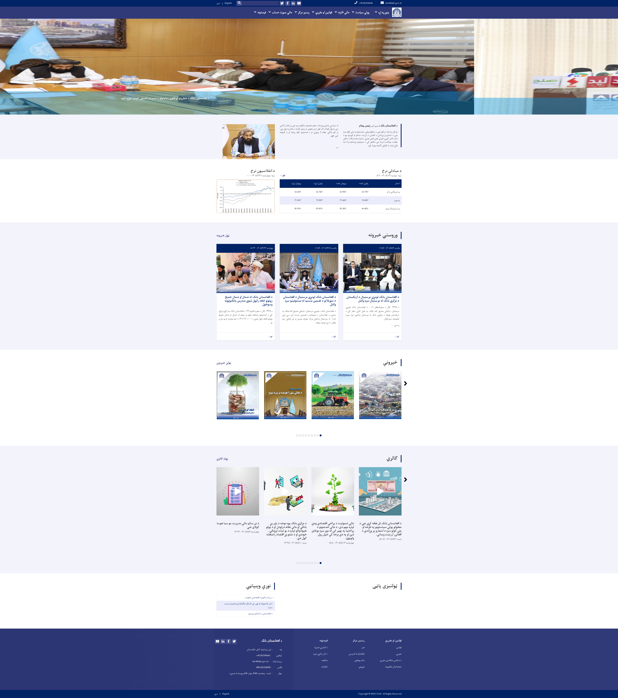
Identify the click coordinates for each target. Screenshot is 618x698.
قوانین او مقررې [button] (323, 12)
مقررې (399, 654)
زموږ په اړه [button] (383, 12)
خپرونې (362, 667)
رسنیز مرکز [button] (303, 12)
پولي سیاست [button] (362, 12)
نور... (282, 175)
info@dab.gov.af (393, 3)
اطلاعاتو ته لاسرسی (357, 654)
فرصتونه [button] (262, 12)
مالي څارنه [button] (343, 12)
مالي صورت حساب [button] (282, 12)
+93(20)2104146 (366, 3)
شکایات (324, 667)
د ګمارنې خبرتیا (321, 647)
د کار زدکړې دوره (320, 654)
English (228, 3)
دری (218, 3)
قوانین (399, 647)
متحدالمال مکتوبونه (393, 667)
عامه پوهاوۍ (359, 660)
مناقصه (325, 660)
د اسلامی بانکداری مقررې (391, 660)
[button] (321, 435)
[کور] (396, 12)
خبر (363, 647)
